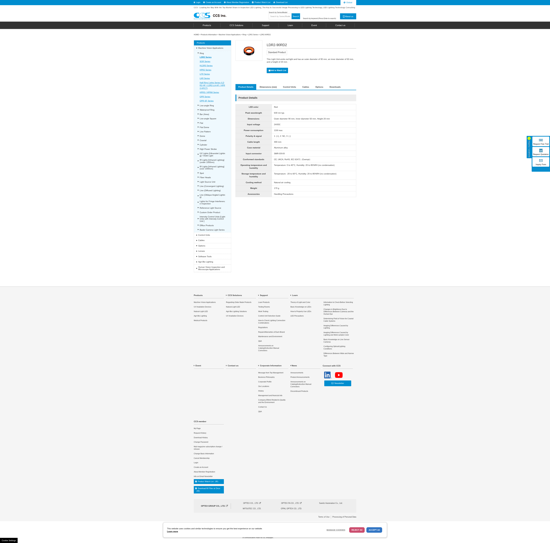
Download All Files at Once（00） (207, 489)
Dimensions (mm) (268, 87)
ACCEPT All (374, 530)
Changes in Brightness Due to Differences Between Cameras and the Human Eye (339, 311)
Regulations (263, 327)
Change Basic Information (204, 454)
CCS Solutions (234, 295)
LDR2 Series (253, 35)
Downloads (335, 87)
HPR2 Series (205, 70)
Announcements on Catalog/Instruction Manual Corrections (268, 348)
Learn (295, 295)
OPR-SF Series (207, 101)
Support (263, 295)
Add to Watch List (278, 70)
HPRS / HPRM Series (209, 92)
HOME (196, 35)
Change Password (201, 442)
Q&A (260, 341)
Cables (305, 87)
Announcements (296, 373)
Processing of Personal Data (344, 517)
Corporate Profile (265, 382)
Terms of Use (323, 517)
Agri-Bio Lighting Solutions (236, 311)
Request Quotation (541, 154)
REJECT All (356, 530)
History (261, 391)
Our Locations (263, 386)
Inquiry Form (541, 165)
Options (319, 87)
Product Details (245, 87)
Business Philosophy (266, 377)
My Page (197, 428)
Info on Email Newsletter (203, 476)
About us (349, 16)
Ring (244, 35)
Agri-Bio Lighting (200, 316)
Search (296, 16)
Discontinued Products (299, 391)
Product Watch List (262, 2)
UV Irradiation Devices (202, 307)
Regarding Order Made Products (238, 302)
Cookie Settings (9, 540)
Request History (200, 433)
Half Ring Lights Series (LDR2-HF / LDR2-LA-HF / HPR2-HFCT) (212, 85)
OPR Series (205, 97)
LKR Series (205, 78)
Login (197, 2)
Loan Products (264, 302)
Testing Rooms (264, 307)
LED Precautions (297, 316)
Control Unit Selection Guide (269, 316)
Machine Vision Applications (230, 35)
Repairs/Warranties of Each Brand (271, 332)
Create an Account (213, 2)
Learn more (172, 531)
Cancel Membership (202, 458)
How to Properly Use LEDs (300, 311)
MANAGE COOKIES (336, 530)
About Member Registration (237, 2)
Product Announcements (300, 377)
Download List (281, 2)
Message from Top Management (270, 373)
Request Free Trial (541, 144)
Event (198, 365)
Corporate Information (270, 365)
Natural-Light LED (201, 311)
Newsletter (339, 383)
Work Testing (263, 311)
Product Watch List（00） (208, 481)
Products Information (209, 35)
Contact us (232, 365)
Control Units (289, 87)
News (294, 365)
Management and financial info (270, 396)
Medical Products (200, 320)
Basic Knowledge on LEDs (300, 307)
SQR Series (205, 61)
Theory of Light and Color (300, 302)
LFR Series (205, 74)
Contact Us (262, 407)
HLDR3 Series (206, 65)
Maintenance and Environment (270, 337)
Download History (201, 438)
